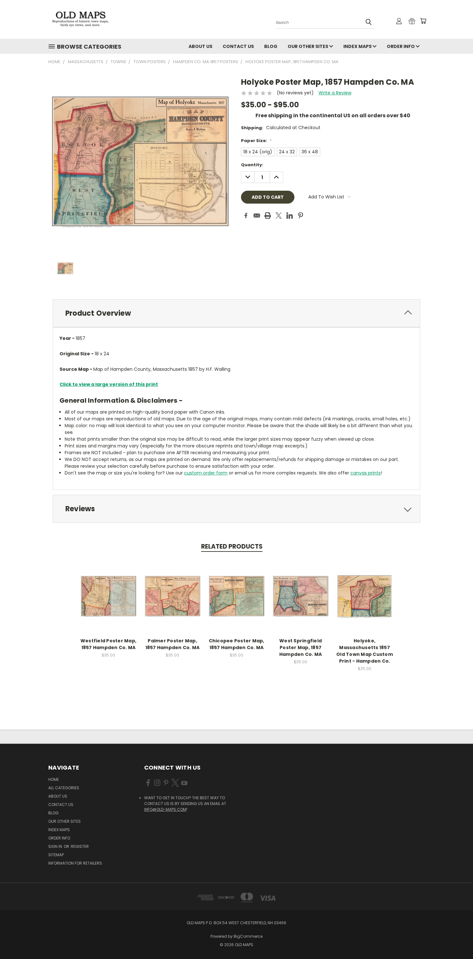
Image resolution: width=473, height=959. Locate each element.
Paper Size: (256, 141)
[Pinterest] (300, 215)
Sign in (55, 846)
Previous (456, 939)
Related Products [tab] (232, 546)
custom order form (205, 473)
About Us (200, 46)
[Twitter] (278, 215)
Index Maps (358, 46)
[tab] (236, 313)
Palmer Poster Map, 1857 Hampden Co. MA (172, 644)
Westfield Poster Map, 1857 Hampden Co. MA (108, 644)
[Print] (267, 215)
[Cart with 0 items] (423, 21)
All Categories (63, 788)
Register (80, 846)
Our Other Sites (308, 46)
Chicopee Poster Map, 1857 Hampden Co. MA (236, 644)
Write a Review (335, 93)
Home (53, 779)
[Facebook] (246, 215)
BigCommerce (248, 936)
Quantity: (252, 165)
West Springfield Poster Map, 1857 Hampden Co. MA (300, 647)
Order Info (401, 46)
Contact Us (238, 46)
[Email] (257, 215)
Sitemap (56, 855)
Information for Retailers (75, 863)
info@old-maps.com (165, 809)
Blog (270, 46)
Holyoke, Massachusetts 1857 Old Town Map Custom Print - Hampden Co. (364, 651)
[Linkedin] (289, 215)
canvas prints (365, 473)
